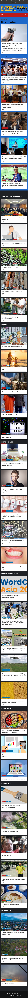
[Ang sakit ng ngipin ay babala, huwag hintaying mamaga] (14, 478)
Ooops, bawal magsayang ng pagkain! (12, 904)
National (4, 74)
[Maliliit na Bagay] (14, 426)
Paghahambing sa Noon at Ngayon (11, 391)
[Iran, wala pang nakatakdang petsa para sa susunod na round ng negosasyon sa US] (14, 121)
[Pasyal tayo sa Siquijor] (14, 973)
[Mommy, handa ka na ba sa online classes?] (14, 768)
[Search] (25, 15)
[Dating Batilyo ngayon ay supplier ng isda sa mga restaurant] (14, 306)
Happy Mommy (9, 726)
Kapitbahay (9, 801)
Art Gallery (20, 0)
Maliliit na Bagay (6, 437)
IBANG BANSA (5, 127)
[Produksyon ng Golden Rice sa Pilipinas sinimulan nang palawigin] (14, 690)
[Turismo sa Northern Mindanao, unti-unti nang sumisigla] (14, 922)
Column (25, 0)
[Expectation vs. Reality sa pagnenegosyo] (14, 233)
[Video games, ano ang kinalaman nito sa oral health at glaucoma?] (14, 530)
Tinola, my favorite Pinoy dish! (10, 831)
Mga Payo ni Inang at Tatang (9, 414)
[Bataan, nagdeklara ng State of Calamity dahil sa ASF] (14, 207)
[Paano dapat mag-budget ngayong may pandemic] (14, 744)
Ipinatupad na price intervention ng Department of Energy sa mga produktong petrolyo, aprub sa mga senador (14, 79)
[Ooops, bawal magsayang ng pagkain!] (14, 894)
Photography (14, 0)
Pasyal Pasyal (5, 928)
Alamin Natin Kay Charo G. (7, 214)
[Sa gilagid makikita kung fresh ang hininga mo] (14, 555)
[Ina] (14, 358)
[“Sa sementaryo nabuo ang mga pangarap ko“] (14, 868)
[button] (2, 15)
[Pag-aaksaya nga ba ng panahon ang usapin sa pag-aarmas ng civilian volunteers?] (14, 33)
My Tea (8, 342)
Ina (3, 369)
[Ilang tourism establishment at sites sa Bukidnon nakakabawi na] (14, 947)
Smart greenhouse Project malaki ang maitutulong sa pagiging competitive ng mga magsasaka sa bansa (13, 623)
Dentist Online (9, 459)
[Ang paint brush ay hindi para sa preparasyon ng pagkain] (14, 795)
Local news (16, 214)
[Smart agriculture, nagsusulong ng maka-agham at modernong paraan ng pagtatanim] (14, 637)
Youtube (8, 0)
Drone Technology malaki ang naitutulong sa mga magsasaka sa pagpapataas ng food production (14, 675)
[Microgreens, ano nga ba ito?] (14, 257)
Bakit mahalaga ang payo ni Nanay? (12, 346)
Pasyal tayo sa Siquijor (8, 983)
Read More (4, 52)
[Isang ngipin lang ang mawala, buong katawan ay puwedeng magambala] (14, 504)
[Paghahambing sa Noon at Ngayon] (14, 381)
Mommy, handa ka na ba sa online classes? (14, 779)
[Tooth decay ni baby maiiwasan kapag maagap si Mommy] (14, 453)
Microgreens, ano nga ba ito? (10, 267)
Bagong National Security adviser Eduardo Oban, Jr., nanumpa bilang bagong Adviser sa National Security (13, 106)
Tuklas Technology (10, 591)
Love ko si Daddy (6, 855)
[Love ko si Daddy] (14, 844)
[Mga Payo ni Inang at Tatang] (14, 404)
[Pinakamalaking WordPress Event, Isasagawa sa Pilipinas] (14, 585)
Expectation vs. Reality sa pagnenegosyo (13, 243)
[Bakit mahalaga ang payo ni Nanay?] (14, 336)
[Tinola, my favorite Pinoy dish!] (14, 820)
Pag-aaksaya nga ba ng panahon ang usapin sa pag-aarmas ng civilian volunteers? (12, 45)
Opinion (4, 39)
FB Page (3, 0)
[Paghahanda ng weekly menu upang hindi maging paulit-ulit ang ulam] (14, 720)
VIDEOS (14, 2)
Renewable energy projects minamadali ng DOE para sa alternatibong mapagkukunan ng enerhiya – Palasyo (14, 158)
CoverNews (11, 995)
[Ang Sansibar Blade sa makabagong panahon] (14, 281)
